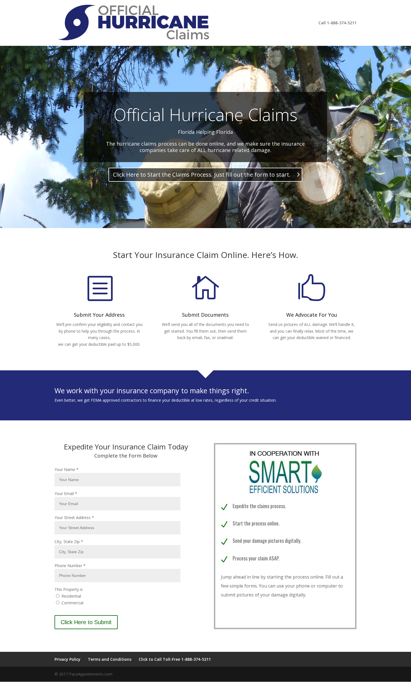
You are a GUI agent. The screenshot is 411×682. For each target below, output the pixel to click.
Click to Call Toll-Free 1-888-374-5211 (175, 659)
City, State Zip (69, 541)
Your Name (67, 469)
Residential (70, 596)
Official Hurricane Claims (205, 114)
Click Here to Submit (86, 622)
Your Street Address (74, 517)
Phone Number (70, 565)
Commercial (71, 602)
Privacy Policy (68, 659)
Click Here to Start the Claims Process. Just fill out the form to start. (201, 174)
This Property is (69, 589)
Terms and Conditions (109, 659)
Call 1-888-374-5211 (337, 23)
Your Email (66, 493)
